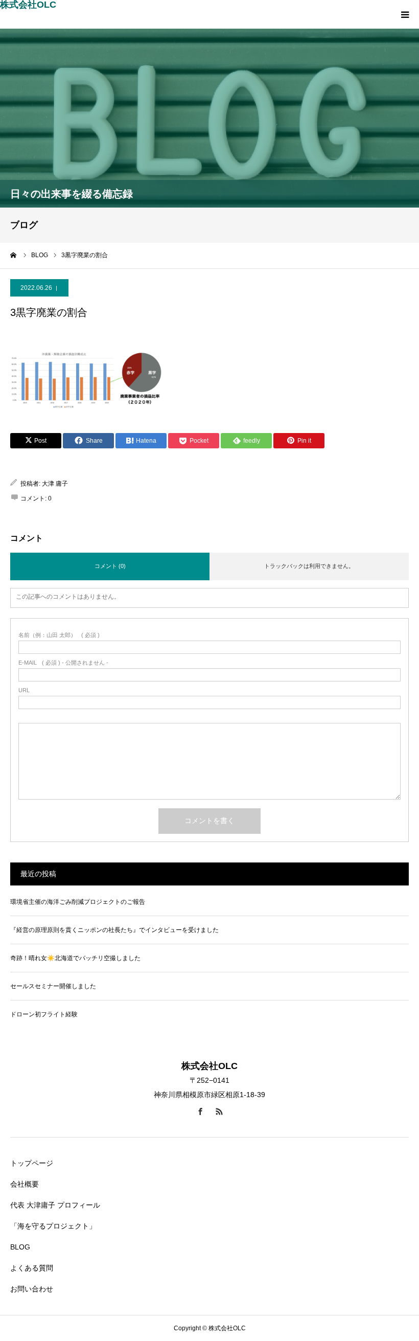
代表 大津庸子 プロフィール (55, 1205)
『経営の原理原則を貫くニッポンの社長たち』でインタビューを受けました (114, 930)
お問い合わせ (31, 1289)
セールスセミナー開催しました (53, 986)
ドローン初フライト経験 (44, 1014)
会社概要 (24, 1184)
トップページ (31, 1163)
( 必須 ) (59, 635)
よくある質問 (31, 1268)
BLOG (20, 1247)
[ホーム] (13, 255)
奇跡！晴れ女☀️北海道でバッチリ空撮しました (75, 958)
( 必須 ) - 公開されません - (63, 663)
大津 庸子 (55, 483)
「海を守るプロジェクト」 (53, 1226)
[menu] (404, 14)
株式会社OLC (28, 4)
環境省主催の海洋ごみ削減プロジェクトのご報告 (77, 901)
